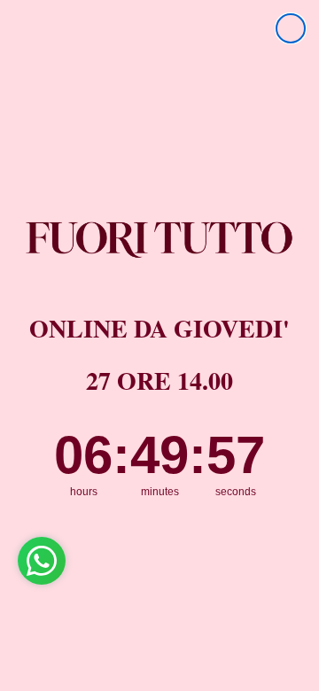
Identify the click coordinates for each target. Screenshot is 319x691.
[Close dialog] (290, 28)
